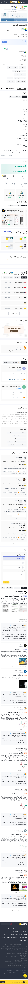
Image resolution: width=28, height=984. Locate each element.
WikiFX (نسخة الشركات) (21, 934)
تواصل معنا (22, 928)
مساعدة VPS (14, 937)
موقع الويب (7, 20)
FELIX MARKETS (10, 970)
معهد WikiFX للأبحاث (22, 937)
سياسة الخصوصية (23, 931)
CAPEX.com (22, 972)
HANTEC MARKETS (20, 970)
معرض (5, 934)
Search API (15, 931)
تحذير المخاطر (15, 928)
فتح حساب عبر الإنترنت (20, 20)
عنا (26, 928)
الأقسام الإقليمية (23, 940)
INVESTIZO (8, 972)
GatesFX (15, 972)
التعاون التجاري (6, 937)
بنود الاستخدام (7, 928)
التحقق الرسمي (11, 934)
